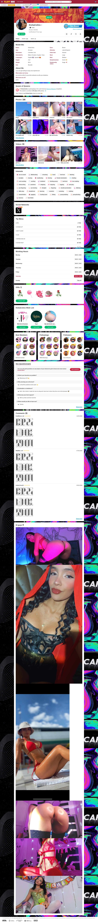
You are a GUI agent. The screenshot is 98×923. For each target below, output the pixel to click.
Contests (34, 5)
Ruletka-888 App (44, 5)
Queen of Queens (51, 89)
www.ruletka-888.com (18, 918)
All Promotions (26, 5)
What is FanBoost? (77, 29)
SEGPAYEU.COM (35, 918)
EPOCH (28, 918)
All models (4, 5)
